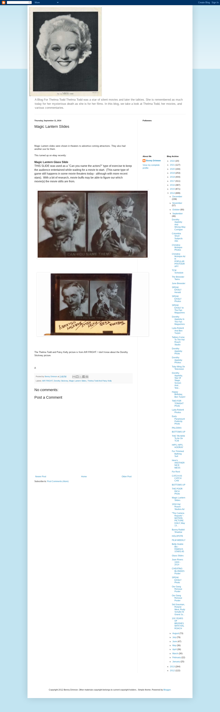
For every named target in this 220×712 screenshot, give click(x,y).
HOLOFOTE (177, 536)
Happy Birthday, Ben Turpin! (178, 394)
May (174, 645)
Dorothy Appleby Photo (177, 351)
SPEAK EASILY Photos (177, 299)
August (175, 633)
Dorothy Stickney (61, 381)
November (177, 203)
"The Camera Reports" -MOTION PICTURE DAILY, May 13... (178, 519)
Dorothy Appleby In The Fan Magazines (178, 320)
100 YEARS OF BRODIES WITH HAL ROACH (178, 623)
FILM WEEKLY (178, 540)
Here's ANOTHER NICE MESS (178, 464)
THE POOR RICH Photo (177, 491)
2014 (172, 193)
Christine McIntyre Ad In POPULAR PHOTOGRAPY (178, 260)
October (176, 209)
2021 (172, 165)
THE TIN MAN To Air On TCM (178, 438)
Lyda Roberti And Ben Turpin (178, 330)
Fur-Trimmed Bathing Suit (178, 453)
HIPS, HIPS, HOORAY (177, 446)
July (174, 637)
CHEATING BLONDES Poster (178, 571)
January (176, 661)
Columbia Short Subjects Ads (177, 237)
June (175, 641)
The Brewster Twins (178, 278)
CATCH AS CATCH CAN (177, 478)
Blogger (167, 690)
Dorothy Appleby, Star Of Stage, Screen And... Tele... (177, 380)
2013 (172, 666)
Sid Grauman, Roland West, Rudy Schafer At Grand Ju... (178, 609)
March (175, 653)
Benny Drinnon (153, 160)
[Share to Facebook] (83, 376)
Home (84, 476)
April (174, 649)
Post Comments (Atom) (58, 481)
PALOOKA (177, 428)
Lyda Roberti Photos (178, 411)
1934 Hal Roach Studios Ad (178, 506)
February (176, 657)
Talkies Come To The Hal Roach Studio (178, 341)
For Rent (176, 472)
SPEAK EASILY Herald (177, 290)
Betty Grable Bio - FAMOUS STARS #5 (178, 548)
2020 (172, 169)
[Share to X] (80, 376)
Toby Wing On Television (178, 367)
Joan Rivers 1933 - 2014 (177, 562)
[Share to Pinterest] (87, 376)
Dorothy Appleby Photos (177, 360)
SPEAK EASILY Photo (177, 580)
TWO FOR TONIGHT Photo (178, 403)
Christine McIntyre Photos (177, 247)
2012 (172, 670)
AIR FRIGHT (47, 381)
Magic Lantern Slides (77, 381)
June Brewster (178, 283)
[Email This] (74, 376)
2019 (172, 173)
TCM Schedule (177, 271)
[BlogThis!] (77, 376)
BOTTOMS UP (178, 432)
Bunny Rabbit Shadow (178, 530)
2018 (172, 177)
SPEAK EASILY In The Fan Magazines (178, 309)
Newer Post (40, 476)
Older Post (126, 476)
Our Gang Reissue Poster (177, 589)
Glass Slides (178, 555)
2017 (172, 181)
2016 (172, 185)
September (177, 213)
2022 (172, 161)
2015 (172, 189)
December (177, 196)
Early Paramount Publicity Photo (178, 420)
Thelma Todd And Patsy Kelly (99, 381)
